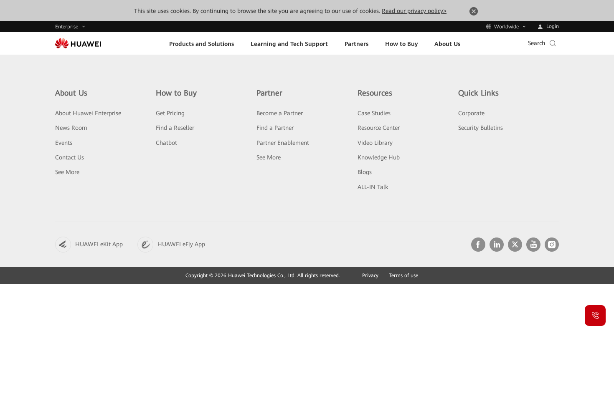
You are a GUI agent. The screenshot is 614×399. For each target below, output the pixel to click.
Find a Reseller (175, 127)
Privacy (370, 275)
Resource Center (379, 127)
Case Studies (374, 113)
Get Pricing (170, 113)
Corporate (471, 113)
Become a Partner (279, 113)
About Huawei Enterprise (88, 113)
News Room (71, 127)
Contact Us (69, 157)
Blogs (365, 172)
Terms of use (403, 275)
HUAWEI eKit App (99, 244)
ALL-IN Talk (373, 187)
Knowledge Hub (379, 157)
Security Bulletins (480, 127)
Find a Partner (275, 127)
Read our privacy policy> (414, 11)
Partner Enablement (282, 142)
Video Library (375, 142)
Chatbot (166, 142)
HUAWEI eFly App (181, 244)
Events (63, 142)
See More (67, 172)
